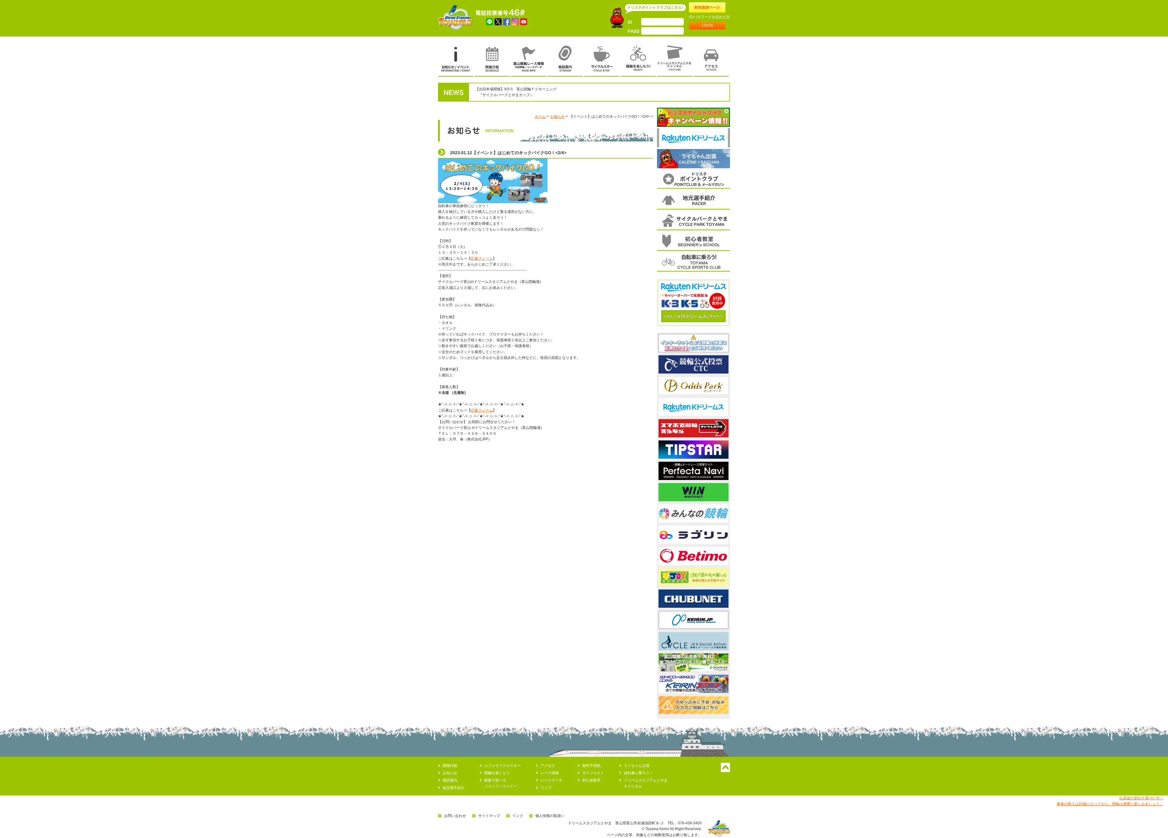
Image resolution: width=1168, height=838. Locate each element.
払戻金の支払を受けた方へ (1141, 798)
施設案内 (450, 780)
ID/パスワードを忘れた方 (709, 17)
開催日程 (450, 765)
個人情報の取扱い (550, 816)
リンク (517, 816)
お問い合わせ (455, 816)
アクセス (548, 765)
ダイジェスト (593, 773)
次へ (729, 138)
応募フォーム (482, 258)
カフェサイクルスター (502, 765)
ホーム (540, 116)
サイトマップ (489, 816)
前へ (658, 138)
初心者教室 (591, 780)
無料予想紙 (591, 765)
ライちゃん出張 (636, 765)
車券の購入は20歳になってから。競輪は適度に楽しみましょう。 (1110, 804)
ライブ (546, 788)
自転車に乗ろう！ (638, 773)
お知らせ (557, 116)
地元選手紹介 (453, 788)
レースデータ (551, 780)
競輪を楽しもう (497, 773)
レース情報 (550, 773)
